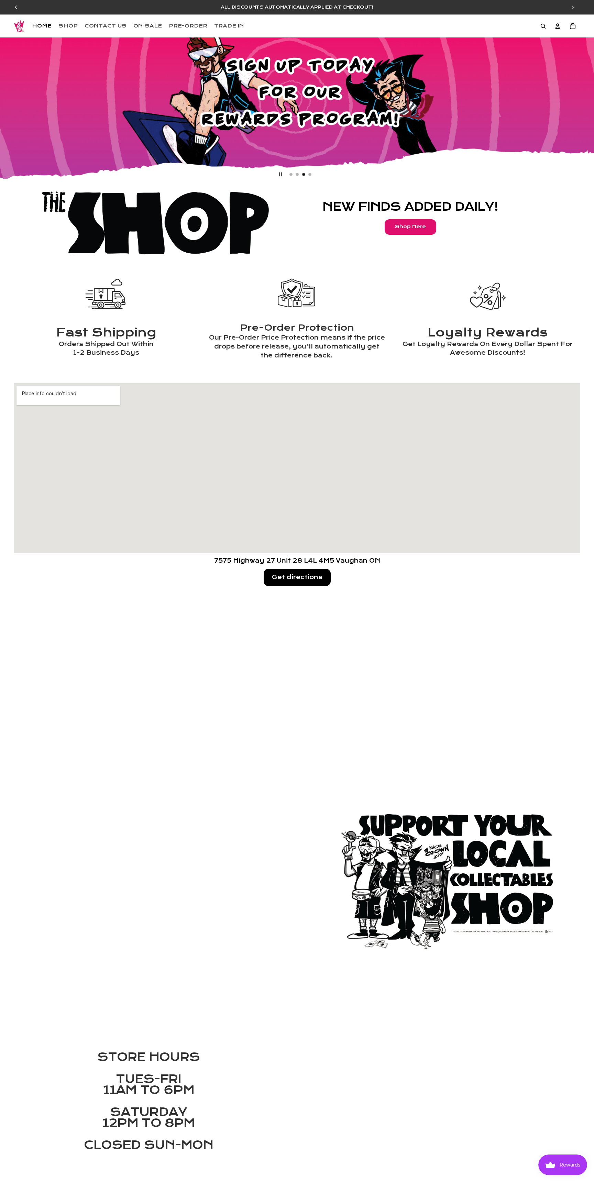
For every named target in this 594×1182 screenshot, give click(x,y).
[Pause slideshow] (280, 174)
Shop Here (410, 227)
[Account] (557, 26)
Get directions (297, 577)
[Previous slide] (11, 109)
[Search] (543, 26)
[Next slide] (583, 109)
